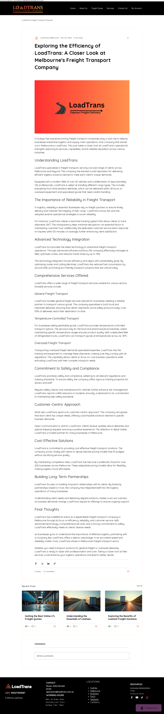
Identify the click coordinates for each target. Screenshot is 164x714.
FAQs (132, 691)
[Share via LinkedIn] (48, 563)
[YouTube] (137, 697)
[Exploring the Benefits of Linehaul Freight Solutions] (123, 601)
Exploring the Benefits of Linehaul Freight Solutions (122, 617)
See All (139, 586)
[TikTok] (142, 697)
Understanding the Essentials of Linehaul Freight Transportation (79, 617)
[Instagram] (147, 697)
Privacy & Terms (137, 693)
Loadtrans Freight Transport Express (37, 20)
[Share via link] (54, 563)
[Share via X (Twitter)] (42, 563)
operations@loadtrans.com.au (60, 692)
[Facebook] (131, 697)
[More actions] (127, 37)
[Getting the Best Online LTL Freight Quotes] (40, 601)
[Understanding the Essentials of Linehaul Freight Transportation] (82, 601)
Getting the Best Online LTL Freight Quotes (40, 617)
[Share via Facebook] (36, 563)
